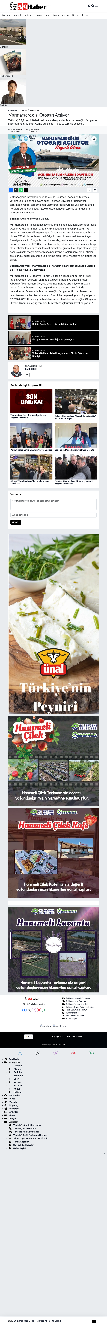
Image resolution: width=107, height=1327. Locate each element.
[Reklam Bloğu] (53, 623)
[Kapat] (105, 1154)
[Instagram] (34, 1010)
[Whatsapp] (44, 1010)
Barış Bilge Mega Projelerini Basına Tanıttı (74, 450)
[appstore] (46, 1026)
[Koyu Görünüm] (89, 6)
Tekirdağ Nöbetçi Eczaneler (78, 998)
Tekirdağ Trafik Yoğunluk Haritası (80, 1007)
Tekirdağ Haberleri (30, 110)
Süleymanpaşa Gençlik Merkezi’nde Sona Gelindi (37, 1320)
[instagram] (56, 1053)
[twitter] (38, 1053)
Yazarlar (65, 15)
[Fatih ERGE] (16, 370)
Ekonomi (38, 15)
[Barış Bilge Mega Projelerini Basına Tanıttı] (76, 435)
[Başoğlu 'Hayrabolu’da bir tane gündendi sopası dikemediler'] (76, 467)
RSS (30, 1036)
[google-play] (59, 1026)
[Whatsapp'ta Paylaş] (21, 190)
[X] (29, 1010)
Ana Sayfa (14, 1059)
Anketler (13, 1112)
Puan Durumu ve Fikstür (76, 1010)
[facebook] (20, 1053)
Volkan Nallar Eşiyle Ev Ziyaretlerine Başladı (31, 450)
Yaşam (56, 15)
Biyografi (14, 1108)
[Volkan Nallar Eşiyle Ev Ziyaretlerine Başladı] (31, 435)
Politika (27, 15)
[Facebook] (24, 1010)
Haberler (12, 110)
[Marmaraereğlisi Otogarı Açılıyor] (53, 160)
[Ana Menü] (96, 6)
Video (12, 1098)
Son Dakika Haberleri (75, 1016)
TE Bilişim (60, 1045)
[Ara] (92, 6)
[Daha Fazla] (26, 190)
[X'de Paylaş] (16, 190)
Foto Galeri (14, 1095)
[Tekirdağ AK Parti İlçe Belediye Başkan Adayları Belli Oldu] (31, 401)
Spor (47, 15)
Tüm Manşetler (72, 1013)
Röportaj (13, 1105)
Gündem (6, 15)
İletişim (85, 15)
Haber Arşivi (71, 1018)
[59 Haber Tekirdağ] (34, 6)
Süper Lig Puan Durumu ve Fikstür (30, 1138)
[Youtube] (39, 1010)
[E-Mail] (27, 375)
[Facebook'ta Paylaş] (11, 190)
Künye (75, 15)
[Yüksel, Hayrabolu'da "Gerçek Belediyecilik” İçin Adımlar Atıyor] (76, 401)
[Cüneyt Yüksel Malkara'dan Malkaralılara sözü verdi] (31, 467)
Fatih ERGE (31, 369)
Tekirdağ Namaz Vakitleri (77, 1004)
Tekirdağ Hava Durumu (76, 1001)
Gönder (16, 522)
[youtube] (73, 1053)
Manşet (17, 15)
